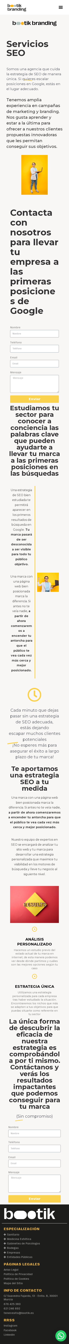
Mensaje (15, 372)
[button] (60, 7)
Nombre (15, 327)
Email (13, 357)
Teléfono (16, 342)
